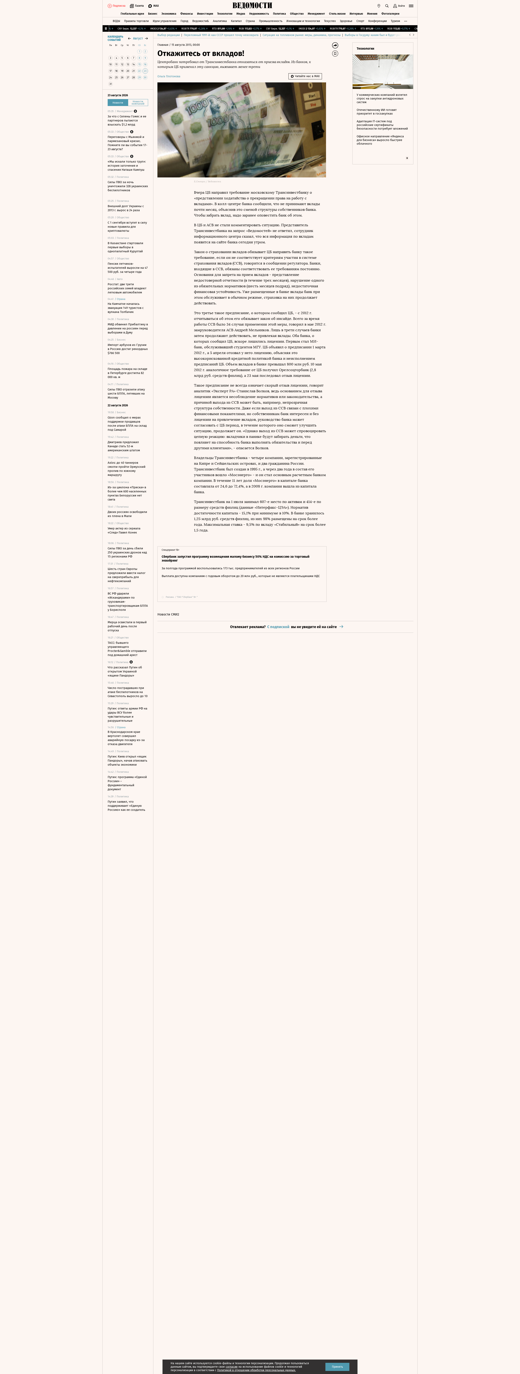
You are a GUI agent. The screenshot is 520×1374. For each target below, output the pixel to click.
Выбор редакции (168, 35)
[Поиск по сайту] (387, 6)
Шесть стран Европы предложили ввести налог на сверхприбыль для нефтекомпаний (126, 575)
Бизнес (152, 13)
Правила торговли (136, 21)
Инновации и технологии (303, 21)
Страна (250, 21)
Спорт (360, 21)
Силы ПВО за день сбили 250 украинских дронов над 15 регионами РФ (127, 552)
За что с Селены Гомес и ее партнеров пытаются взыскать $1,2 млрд (127, 120)
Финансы (186, 13)
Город (184, 21)
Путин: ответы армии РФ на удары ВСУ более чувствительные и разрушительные (127, 715)
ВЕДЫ (116, 21)
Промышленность (270, 21)
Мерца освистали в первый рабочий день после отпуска (127, 626)
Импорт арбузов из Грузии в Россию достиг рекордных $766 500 (128, 349)
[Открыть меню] (411, 6)
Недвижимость (259, 13)
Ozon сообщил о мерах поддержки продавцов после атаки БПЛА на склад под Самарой (127, 424)
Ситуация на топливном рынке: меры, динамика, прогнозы (302, 35)
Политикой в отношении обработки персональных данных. (256, 1370)
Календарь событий (115, 38)
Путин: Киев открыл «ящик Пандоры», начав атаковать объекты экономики (127, 760)
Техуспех (330, 21)
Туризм (395, 21)
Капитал (236, 21)
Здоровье (346, 21)
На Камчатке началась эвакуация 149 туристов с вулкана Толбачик (126, 308)
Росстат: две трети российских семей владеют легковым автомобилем (127, 288)
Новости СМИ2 (168, 614)
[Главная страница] (252, 6)
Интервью (356, 13)
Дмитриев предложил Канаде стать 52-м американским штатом (124, 446)
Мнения (372, 13)
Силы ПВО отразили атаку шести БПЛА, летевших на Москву (126, 393)
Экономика (168, 13)
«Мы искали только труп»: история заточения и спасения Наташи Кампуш (127, 166)
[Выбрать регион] (379, 6)
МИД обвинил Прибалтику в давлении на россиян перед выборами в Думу (128, 328)
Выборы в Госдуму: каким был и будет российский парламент (386, 35)
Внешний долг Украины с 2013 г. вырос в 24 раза (126, 208)
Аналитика (220, 21)
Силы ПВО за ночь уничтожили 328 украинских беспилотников (128, 186)
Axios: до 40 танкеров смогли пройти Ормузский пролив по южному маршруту (126, 469)
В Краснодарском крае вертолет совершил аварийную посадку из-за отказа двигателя (126, 738)
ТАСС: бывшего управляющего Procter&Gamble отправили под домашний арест (127, 649)
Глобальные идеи (132, 13)
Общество (297, 13)
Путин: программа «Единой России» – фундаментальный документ (127, 783)
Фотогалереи (390, 13)
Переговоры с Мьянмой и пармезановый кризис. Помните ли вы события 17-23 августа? (127, 143)
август (138, 38)
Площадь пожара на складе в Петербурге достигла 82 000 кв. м (127, 373)
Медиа (240, 13)
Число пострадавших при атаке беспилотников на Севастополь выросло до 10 (127, 692)
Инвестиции (205, 13)
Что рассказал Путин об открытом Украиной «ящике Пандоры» (125, 671)
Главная (163, 45)
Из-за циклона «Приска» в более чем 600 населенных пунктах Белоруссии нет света (127, 493)
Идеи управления (165, 21)
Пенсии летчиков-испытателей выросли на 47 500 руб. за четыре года (128, 268)
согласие (232, 1367)
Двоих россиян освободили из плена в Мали (127, 514)
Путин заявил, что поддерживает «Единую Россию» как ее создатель (126, 806)
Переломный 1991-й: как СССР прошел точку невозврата (221, 35)
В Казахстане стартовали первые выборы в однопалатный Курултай (125, 247)
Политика (279, 13)
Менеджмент (316, 13)
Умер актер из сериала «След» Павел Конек (124, 530)
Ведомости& (200, 21)
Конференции (377, 21)
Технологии (224, 13)
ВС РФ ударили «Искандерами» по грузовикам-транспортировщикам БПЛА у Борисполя (128, 602)
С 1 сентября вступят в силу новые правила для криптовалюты (127, 227)
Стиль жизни (337, 13)
